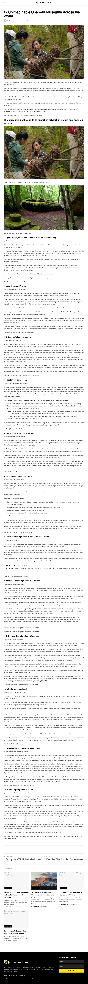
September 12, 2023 (23, 20)
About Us (15, 975)
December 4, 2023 (17, 943)
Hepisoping (12, 20)
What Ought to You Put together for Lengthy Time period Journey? (16, 894)
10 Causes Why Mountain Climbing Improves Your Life (42, 893)
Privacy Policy (7, 975)
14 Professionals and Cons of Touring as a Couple (70, 893)
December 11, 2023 (45, 906)
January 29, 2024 (17, 906)
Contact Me (22, 975)
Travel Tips (33, 20)
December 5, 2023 (72, 904)
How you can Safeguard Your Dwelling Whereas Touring (15, 932)
